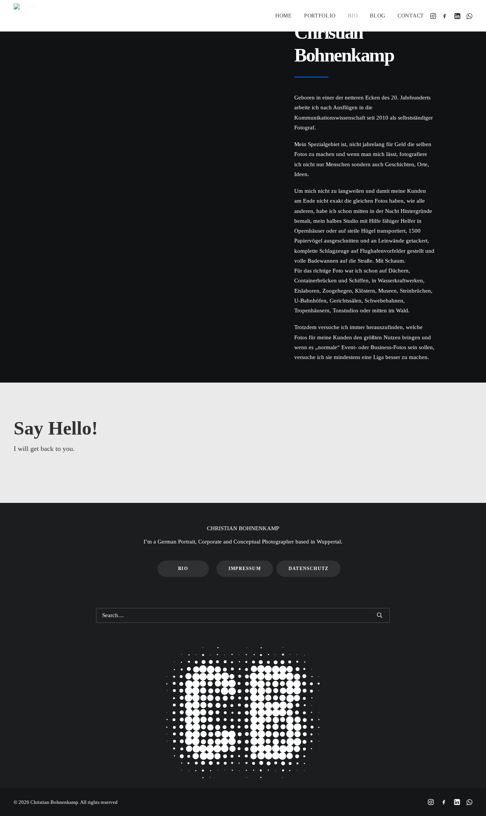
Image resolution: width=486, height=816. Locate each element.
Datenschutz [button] (308, 568)
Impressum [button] (245, 568)
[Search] (243, 615)
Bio (353, 16)
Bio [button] (183, 568)
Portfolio (320, 16)
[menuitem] (283, 16)
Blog (377, 16)
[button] (434, 16)
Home (283, 16)
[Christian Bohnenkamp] (29, 15)
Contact (411, 16)
